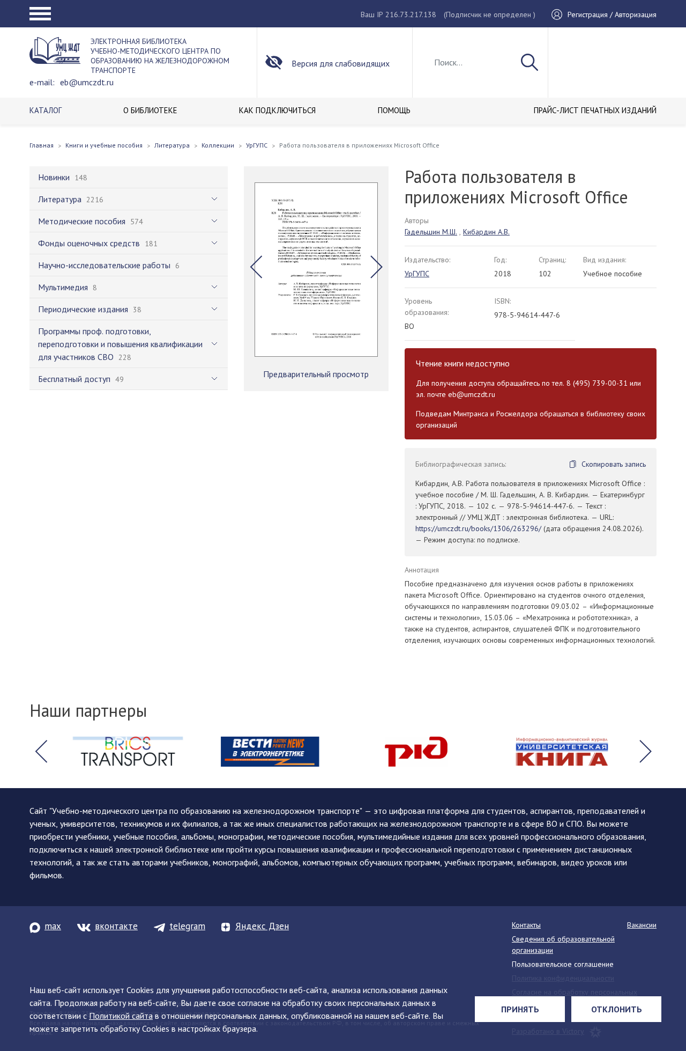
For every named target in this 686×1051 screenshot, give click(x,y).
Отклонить (616, 1009)
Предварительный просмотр (316, 374)
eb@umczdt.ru (87, 82)
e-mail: (42, 82)
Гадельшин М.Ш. (431, 232)
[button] (256, 266)
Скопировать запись (613, 464)
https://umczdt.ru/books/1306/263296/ (478, 528)
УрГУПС (417, 273)
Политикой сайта (121, 1015)
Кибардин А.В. (486, 232)
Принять (520, 1009)
